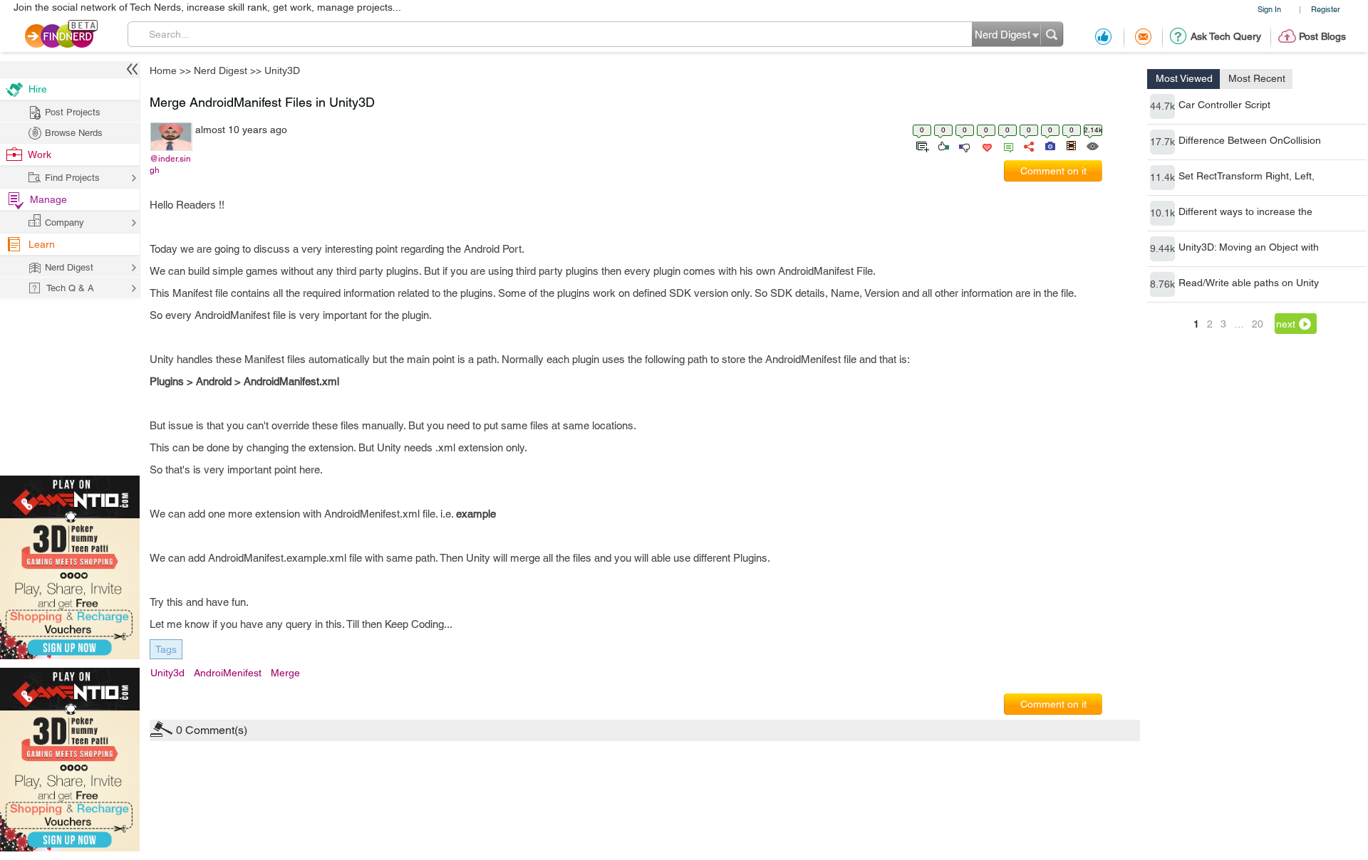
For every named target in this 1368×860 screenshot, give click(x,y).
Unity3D (797, 318)
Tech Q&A (763, 549)
